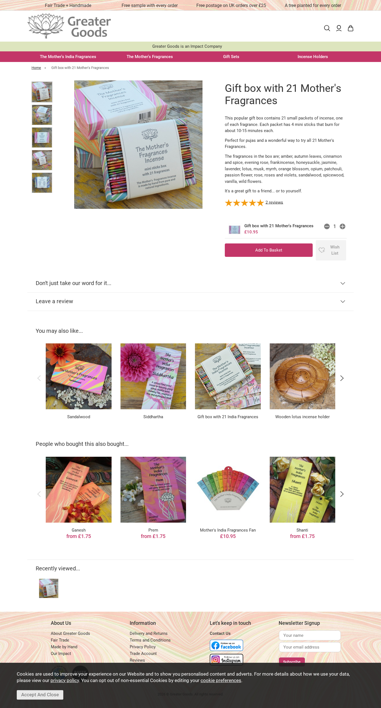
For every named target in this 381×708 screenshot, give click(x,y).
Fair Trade (60, 640)
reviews (274, 202)
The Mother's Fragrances (150, 56)
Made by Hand (64, 646)
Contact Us (220, 633)
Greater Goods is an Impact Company (187, 46)
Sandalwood (78, 416)
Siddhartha (153, 416)
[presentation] (39, 378)
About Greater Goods (70, 633)
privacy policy (64, 680)
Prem (153, 530)
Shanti (302, 530)
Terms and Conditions (150, 640)
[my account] (339, 28)
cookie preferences (221, 680)
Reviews (137, 660)
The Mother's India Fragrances (68, 56)
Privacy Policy (143, 646)
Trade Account (143, 653)
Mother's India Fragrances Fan (228, 530)
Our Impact (61, 653)
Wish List (334, 250)
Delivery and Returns (149, 633)
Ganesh (79, 530)
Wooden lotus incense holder (302, 416)
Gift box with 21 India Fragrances (227, 416)
